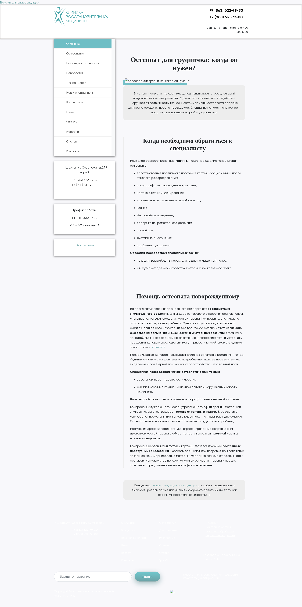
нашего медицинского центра (175, 485)
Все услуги (127, 530)
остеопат (158, 347)
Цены (70, 112)
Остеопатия (75, 53)
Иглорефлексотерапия (82, 63)
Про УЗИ (164, 560)
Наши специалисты (80, 92)
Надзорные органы (218, 527)
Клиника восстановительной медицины (87, 16)
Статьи (71, 141)
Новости (72, 131)
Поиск (147, 577)
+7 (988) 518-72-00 (226, 17)
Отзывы (71, 122)
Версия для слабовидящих (19, 2)
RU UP (217, 559)
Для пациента (76, 83)
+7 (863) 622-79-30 (225, 10)
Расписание (75, 102)
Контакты (73, 151)
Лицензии (212, 522)
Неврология (74, 73)
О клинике (73, 43)
